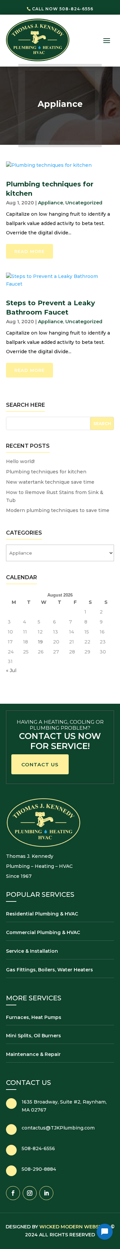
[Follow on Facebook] (13, 1193)
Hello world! (20, 461)
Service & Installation (32, 951)
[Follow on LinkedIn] (46, 1193)
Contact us (40, 764)
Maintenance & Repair (33, 1054)
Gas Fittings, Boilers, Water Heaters (49, 970)
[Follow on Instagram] (30, 1193)
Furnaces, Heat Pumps (33, 1017)
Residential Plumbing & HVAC (42, 914)
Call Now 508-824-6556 (62, 8)
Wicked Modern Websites (74, 1227)
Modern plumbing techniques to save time (57, 510)
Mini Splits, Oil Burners (33, 1036)
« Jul (11, 670)
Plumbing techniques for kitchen (46, 472)
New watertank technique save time (50, 482)
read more (29, 251)
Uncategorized (83, 203)
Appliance (50, 203)
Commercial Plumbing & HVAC (43, 932)
